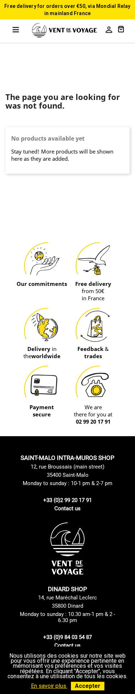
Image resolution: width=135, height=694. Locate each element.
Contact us (67, 508)
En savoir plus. (49, 685)
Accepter (87, 685)
